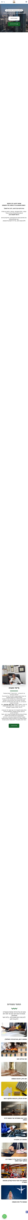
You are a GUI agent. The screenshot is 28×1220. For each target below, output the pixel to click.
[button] (26, 1)
